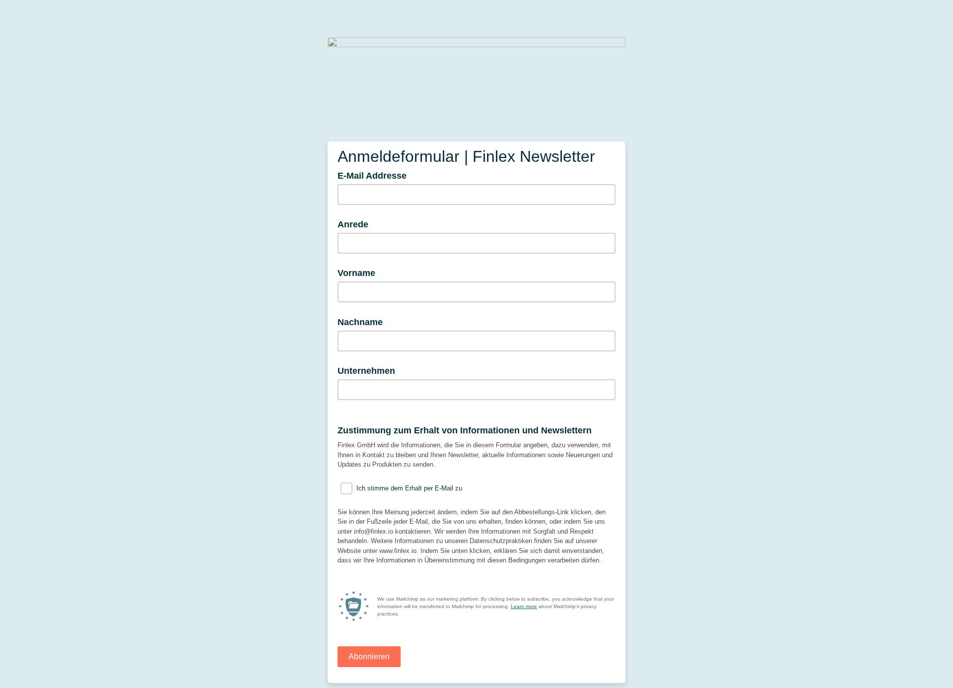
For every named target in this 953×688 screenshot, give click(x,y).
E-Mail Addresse (375, 175)
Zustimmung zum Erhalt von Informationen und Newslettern (465, 430)
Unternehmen (366, 371)
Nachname (363, 321)
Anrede (353, 224)
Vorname (356, 273)
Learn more (524, 606)
